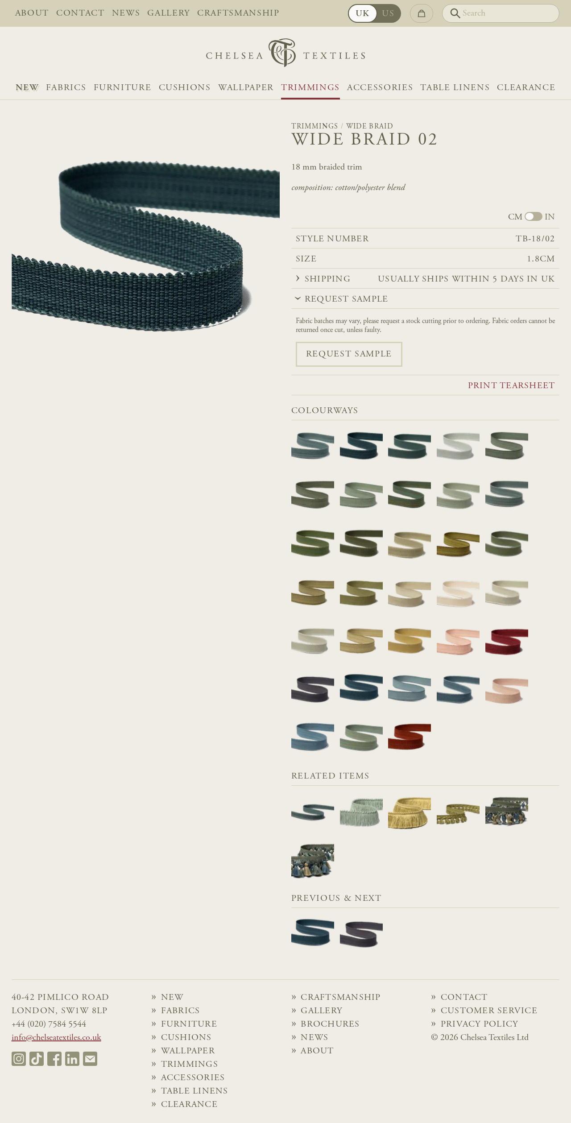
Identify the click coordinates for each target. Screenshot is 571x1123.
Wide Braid (369, 126)
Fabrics (66, 87)
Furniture (123, 87)
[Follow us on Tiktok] (36, 1059)
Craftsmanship (238, 13)
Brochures (330, 1024)
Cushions (185, 87)
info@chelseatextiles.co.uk (56, 1037)
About (32, 13)
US (388, 13)
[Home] (285, 55)
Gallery (168, 13)
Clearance (526, 87)
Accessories (380, 87)
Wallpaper (246, 87)
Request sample (349, 354)
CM (515, 217)
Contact (80, 13)
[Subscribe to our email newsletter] (90, 1059)
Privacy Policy (479, 1024)
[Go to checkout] (421, 13)
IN (550, 217)
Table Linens (455, 87)
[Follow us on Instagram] (19, 1059)
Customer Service (489, 1011)
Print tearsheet (511, 385)
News (126, 13)
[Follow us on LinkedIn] (72, 1059)
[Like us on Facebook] (54, 1059)
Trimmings (310, 87)
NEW (27, 87)
